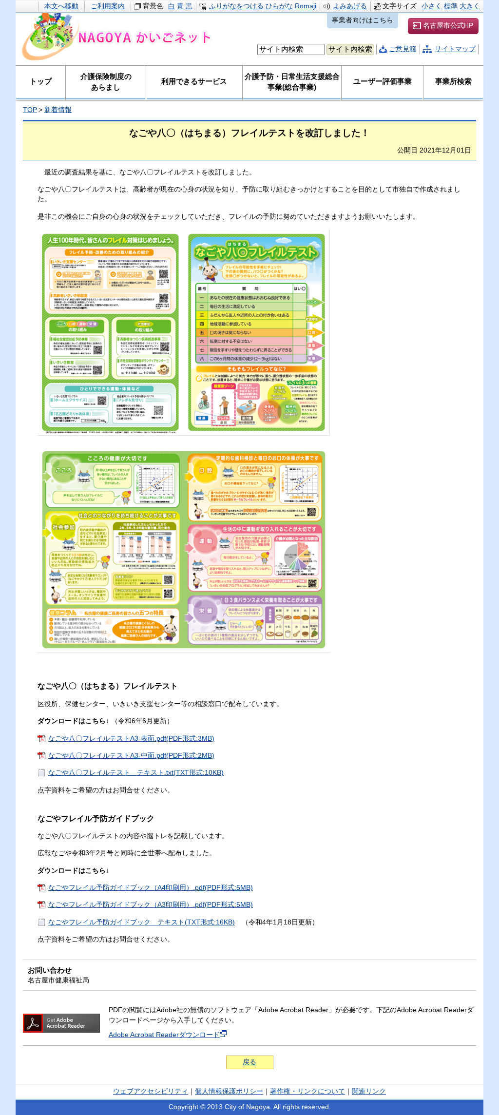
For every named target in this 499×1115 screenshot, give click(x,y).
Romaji (305, 6)
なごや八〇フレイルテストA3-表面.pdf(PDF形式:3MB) (131, 738)
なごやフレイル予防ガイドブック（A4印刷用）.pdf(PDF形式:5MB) (150, 887)
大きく (470, 6)
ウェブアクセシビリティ (150, 1091)
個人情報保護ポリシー (229, 1091)
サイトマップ (455, 49)
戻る (249, 1062)
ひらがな (279, 6)
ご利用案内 (108, 6)
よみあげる (350, 6)
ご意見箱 (402, 49)
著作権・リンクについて (307, 1091)
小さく (432, 6)
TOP (30, 110)
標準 (451, 6)
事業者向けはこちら (362, 20)
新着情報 (58, 110)
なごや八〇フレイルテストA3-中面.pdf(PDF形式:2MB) (131, 755)
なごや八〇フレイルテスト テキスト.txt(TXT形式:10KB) (136, 772)
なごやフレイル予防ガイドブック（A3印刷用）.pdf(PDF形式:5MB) (150, 904)
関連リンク (369, 1091)
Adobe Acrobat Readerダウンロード (164, 1034)
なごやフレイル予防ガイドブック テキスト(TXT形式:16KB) (141, 922)
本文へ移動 (61, 6)
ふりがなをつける (236, 6)
